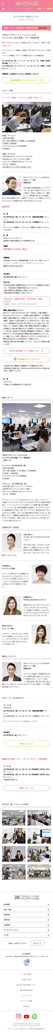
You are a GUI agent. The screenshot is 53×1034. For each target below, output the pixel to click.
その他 (6, 935)
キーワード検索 (26, 1001)
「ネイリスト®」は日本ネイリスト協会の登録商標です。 (26, 1029)
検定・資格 (7, 909)
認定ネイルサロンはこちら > (13, 266)
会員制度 (7, 925)
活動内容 (7, 920)
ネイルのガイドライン (11, 930)
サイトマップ (26, 995)
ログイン (37, 943)
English (26, 1006)
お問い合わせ (26, 979)
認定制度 (7, 914)
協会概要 (7, 904)
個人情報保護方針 (26, 990)
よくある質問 (26, 974)
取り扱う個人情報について (26, 985)
